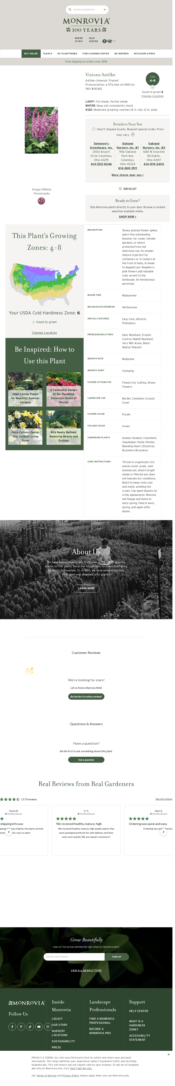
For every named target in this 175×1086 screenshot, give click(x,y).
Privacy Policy (71, 1075)
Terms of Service (47, 1075)
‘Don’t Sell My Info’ (81, 1068)
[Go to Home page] (86, 25)
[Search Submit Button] (104, 9)
